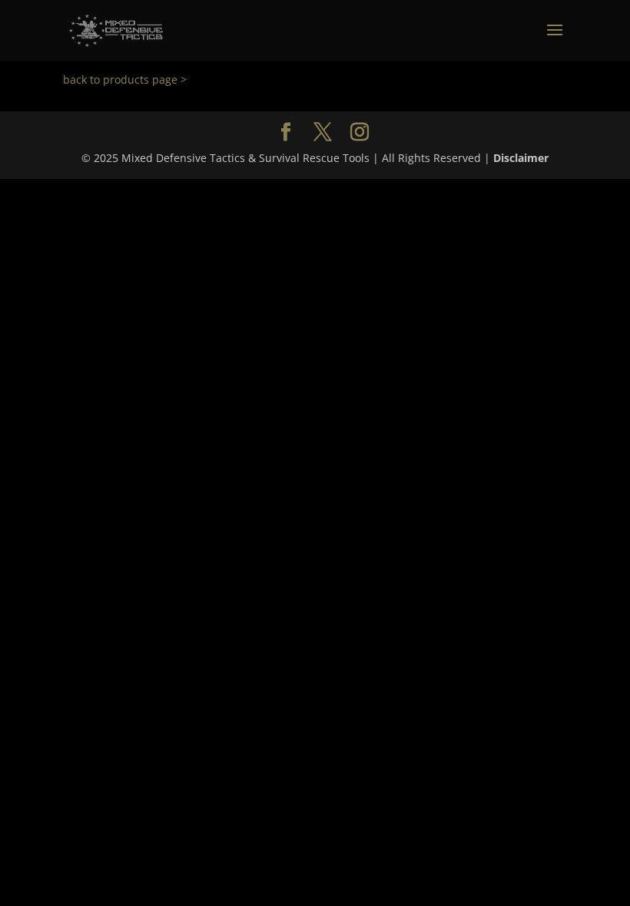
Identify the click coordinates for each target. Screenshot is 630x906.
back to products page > (125, 79)
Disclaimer (521, 157)
